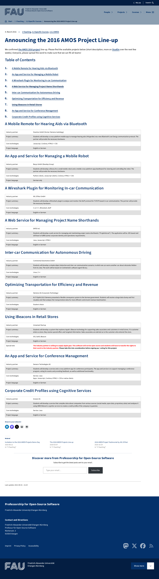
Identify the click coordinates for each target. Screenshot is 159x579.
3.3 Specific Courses (40, 32)
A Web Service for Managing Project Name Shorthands (38, 86)
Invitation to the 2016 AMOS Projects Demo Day (22, 442)
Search (148, 2)
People (107, 12)
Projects (121, 12)
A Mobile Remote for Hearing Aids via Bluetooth (35, 68)
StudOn (115, 49)
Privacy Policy (19, 546)
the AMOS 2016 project (29, 49)
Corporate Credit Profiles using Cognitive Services (36, 116)
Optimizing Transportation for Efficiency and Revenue (38, 98)
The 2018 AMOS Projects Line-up (61, 442)
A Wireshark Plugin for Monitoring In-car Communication (39, 80)
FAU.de (138, 3)
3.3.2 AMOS (54, 32)
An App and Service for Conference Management (35, 110)
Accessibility (33, 546)
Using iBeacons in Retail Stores (27, 104)
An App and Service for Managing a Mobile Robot (35, 74)
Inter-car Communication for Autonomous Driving (36, 92)
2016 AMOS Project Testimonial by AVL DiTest (111, 442)
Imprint (8, 546)
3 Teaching (26, 32)
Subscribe (95, 470)
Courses (135, 12)
